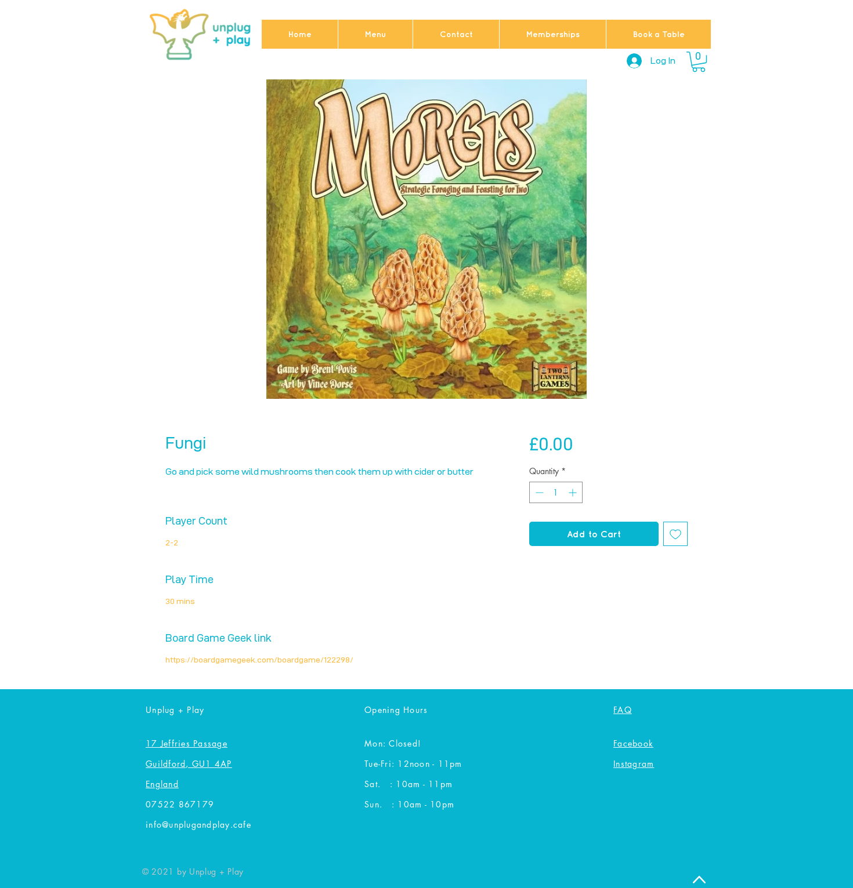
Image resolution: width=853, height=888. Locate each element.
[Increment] (573, 492)
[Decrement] (538, 492)
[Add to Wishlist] (675, 534)
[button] (698, 62)
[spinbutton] (555, 492)
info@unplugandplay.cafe (198, 824)
